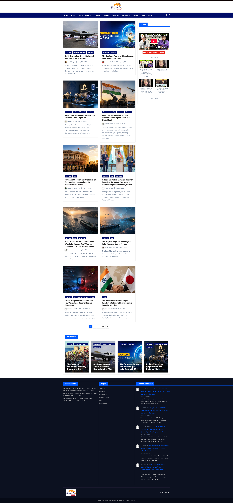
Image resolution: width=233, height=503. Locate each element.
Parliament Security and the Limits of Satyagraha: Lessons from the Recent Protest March (80, 182)
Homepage (103, 403)
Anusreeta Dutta (110, 62)
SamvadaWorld (110, 309)
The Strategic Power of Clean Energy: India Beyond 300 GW (129, 368)
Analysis (97, 15)
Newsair (122, 500)
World (73, 15)
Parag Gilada (109, 188)
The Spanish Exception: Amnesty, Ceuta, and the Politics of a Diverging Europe (77, 369)
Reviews (136, 15)
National (90, 52)
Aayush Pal (71, 121)
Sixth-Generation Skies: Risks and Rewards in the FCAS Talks (103, 368)
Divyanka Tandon (73, 309)
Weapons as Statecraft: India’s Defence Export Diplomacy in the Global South (116, 117)
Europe (70, 344)
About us (102, 388)
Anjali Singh (71, 62)
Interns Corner (147, 15)
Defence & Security (79, 52)
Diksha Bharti (71, 250)
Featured (88, 15)
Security (106, 15)
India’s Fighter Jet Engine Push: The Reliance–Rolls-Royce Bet (154, 368)
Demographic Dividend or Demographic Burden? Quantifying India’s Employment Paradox (155, 391)
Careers (102, 391)
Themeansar (131, 500)
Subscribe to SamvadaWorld (154, 53)
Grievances (103, 394)
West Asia (119, 176)
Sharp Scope (126, 15)
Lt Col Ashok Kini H (73, 188)
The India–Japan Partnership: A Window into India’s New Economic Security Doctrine (117, 302)
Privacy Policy (104, 397)
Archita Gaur (109, 124)
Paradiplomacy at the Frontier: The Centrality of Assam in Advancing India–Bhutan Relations (155, 448)
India (81, 15)
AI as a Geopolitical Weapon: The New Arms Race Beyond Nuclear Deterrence (79, 302)
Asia (74, 176)
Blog (100, 400)
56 (103, 326)
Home (66, 15)
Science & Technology (81, 297)
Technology (115, 15)
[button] (169, 15)
